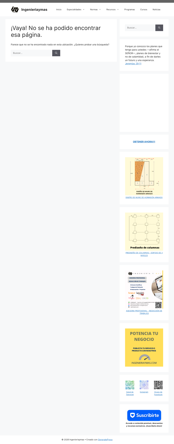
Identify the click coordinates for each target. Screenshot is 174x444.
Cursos (143, 9)
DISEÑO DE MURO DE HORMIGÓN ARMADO (144, 197)
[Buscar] (56, 53)
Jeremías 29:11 (133, 63)
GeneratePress (105, 439)
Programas (129, 9)
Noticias (156, 9)
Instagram (144, 392)
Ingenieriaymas (34, 9)
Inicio (58, 9)
